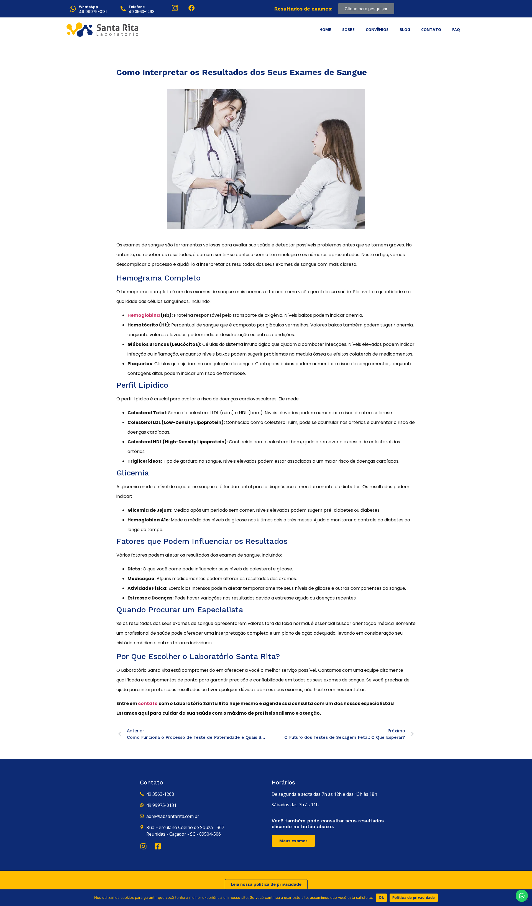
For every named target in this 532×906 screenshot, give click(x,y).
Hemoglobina (143, 315)
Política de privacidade (413, 897)
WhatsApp (88, 6)
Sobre (348, 29)
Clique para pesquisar (366, 8)
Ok (381, 897)
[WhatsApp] (72, 8)
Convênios (377, 29)
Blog (405, 29)
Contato (431, 29)
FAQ (456, 29)
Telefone (137, 6)
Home (325, 29)
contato (148, 703)
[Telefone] (123, 8)
